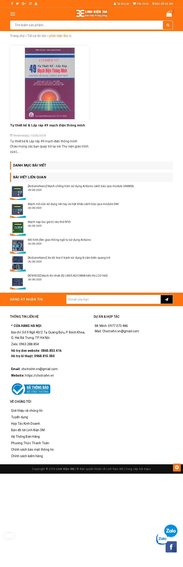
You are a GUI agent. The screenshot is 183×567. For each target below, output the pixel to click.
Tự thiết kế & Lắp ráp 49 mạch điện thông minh (47, 125)
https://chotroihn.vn (39, 375)
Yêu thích (142, 3)
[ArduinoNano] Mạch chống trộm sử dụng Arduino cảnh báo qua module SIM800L (81, 186)
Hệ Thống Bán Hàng (25, 436)
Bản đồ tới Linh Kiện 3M (28, 430)
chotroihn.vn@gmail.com (39, 369)
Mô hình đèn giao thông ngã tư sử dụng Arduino (59, 239)
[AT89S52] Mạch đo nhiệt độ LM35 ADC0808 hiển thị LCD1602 (68, 275)
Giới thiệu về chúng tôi (27, 410)
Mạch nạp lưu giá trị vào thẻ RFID (49, 222)
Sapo (147, 469)
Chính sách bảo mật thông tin (32, 449)
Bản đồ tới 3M (163, 3)
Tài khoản (122, 3)
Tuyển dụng (19, 417)
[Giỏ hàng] (169, 15)
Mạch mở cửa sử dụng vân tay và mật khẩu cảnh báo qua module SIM (73, 204)
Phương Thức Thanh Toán (30, 443)
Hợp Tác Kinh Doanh (25, 423)
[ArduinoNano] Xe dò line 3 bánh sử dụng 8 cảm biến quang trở (69, 257)
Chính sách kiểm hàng (27, 456)
